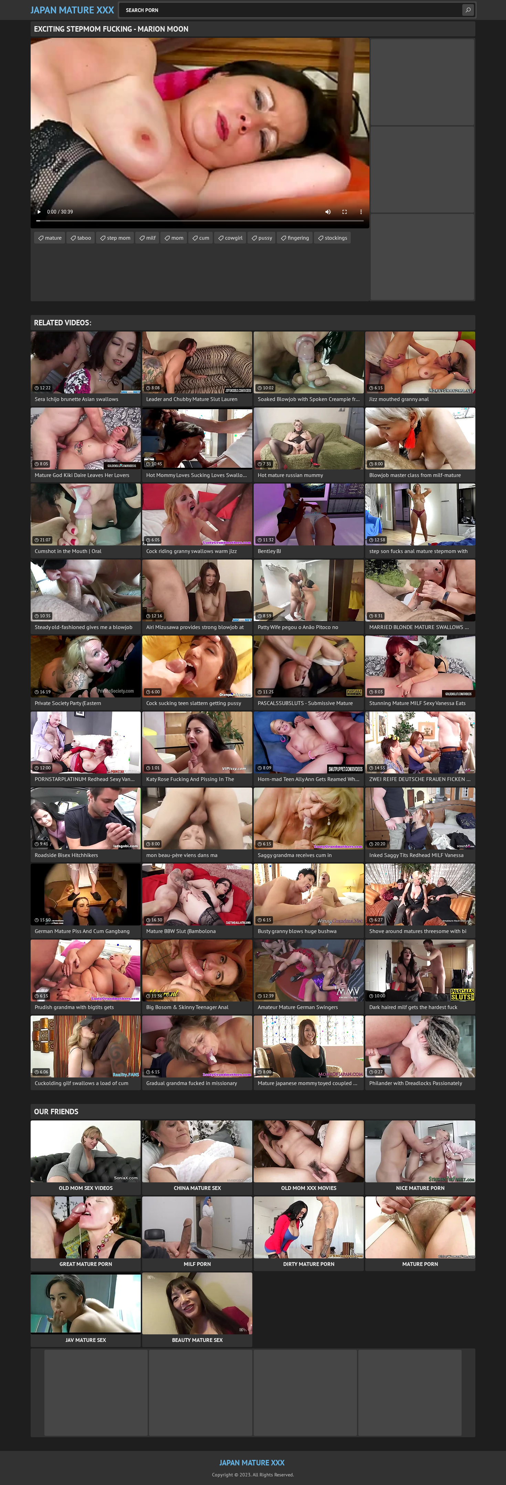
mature (53, 237)
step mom (118, 237)
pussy (265, 237)
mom (177, 237)
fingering (298, 237)
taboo (84, 237)
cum (204, 237)
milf (151, 237)
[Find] (468, 10)
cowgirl (234, 237)
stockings (336, 237)
